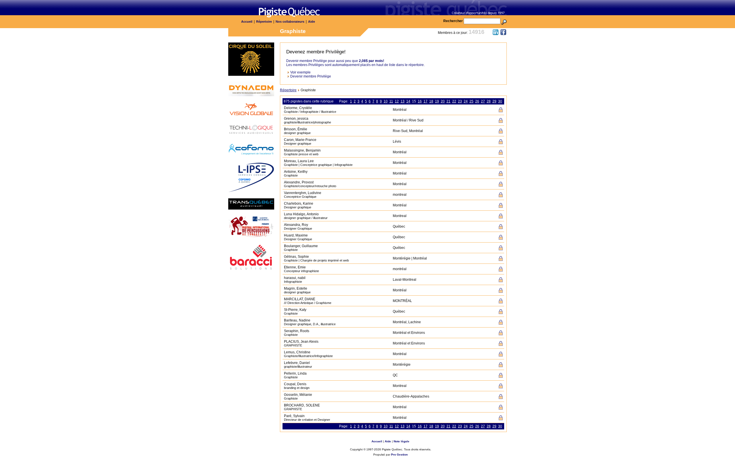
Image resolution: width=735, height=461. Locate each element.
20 (443, 101)
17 (425, 101)
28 (489, 101)
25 (471, 101)
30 (500, 101)
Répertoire (264, 21)
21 (448, 101)
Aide (311, 21)
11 (391, 101)
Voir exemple (300, 72)
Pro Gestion (399, 454)
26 (477, 101)
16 (420, 101)
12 (397, 101)
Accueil (246, 21)
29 (494, 101)
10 (386, 101)
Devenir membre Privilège (310, 76)
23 (460, 101)
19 (437, 101)
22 (454, 101)
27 (483, 101)
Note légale (401, 441)
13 (403, 101)
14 (408, 101)
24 (466, 101)
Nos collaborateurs (290, 21)
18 (431, 101)
